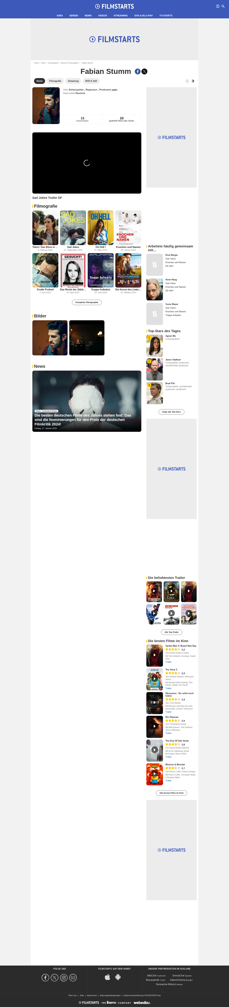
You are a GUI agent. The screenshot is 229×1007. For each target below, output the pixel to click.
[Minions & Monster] (154, 774)
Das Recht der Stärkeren (73, 289)
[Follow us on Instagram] (64, 977)
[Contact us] (73, 977)
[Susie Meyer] (154, 314)
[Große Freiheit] (45, 270)
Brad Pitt (170, 383)
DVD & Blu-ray (143, 15)
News (88, 15)
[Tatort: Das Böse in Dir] (45, 227)
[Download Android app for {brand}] (120, 976)
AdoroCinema (177, 979)
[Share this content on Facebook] (138, 71)
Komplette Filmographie (86, 302)
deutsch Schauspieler (69, 63)
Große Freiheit (45, 289)
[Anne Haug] (154, 289)
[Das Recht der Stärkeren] (73, 270)
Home (36, 63)
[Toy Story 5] (154, 679)
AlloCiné (151, 975)
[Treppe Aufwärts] (101, 270)
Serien (73, 15)
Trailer (168, 662)
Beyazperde (152, 979)
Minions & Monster (175, 764)
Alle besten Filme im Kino (171, 793)
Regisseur (92, 89)
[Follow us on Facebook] (46, 977)
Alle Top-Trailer (171, 632)
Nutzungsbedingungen (110, 995)
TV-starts (165, 15)
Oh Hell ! (101, 247)
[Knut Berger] (154, 265)
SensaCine (178, 975)
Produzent (105, 89)
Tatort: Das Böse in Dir (45, 247)
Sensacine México (166, 984)
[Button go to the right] (193, 81)
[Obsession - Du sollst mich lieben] (154, 703)
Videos (102, 15)
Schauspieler (53, 63)
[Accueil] (114, 6)
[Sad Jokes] (73, 227)
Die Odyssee (171, 717)
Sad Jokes (73, 247)
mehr (114, 89)
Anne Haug (171, 279)
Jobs (82, 995)
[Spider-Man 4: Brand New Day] (154, 656)
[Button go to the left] (187, 81)
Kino (60, 15)
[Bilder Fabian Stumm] (50, 337)
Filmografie (45, 206)
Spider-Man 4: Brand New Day (180, 646)
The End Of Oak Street (177, 741)
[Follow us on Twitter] (55, 977)
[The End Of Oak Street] (154, 751)
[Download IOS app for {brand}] (109, 976)
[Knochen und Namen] (128, 227)
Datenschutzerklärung (134, 995)
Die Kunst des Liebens (128, 289)
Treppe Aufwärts (100, 289)
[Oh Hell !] (101, 227)
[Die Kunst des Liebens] (128, 270)
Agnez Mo (170, 336)
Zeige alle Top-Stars (171, 412)
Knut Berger (171, 255)
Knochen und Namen (128, 247)
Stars (43, 63)
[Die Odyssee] (154, 727)
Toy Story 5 (171, 669)
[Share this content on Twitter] (144, 71)
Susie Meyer (171, 304)
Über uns (72, 995)
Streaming (121, 15)
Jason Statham (173, 359)
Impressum (92, 995)
